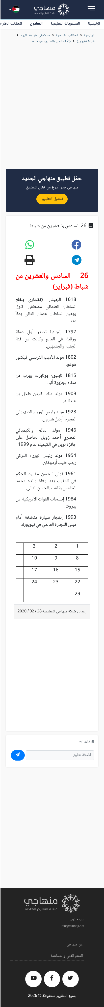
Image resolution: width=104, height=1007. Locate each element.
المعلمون (36, 23)
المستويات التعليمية (65, 23)
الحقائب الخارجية (67, 35)
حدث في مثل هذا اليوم (35, 35)
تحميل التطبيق (52, 199)
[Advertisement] (52, 111)
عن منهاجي (74, 944)
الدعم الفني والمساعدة (66, 956)
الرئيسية (94, 23)
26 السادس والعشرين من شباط (51, 41)
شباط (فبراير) (85, 41)
